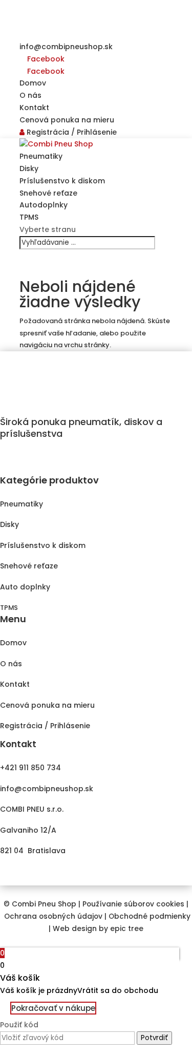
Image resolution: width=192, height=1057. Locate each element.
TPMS (28, 217)
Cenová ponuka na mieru (66, 120)
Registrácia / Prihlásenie (71, 132)
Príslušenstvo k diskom (62, 181)
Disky (28, 168)
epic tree (126, 929)
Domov (32, 83)
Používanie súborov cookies (133, 904)
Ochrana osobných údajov (53, 916)
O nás (30, 95)
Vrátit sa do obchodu (117, 990)
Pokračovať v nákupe (53, 1008)
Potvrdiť (154, 1038)
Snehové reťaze (48, 193)
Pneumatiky (40, 156)
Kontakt (34, 107)
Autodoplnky (43, 205)
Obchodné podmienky (149, 916)
